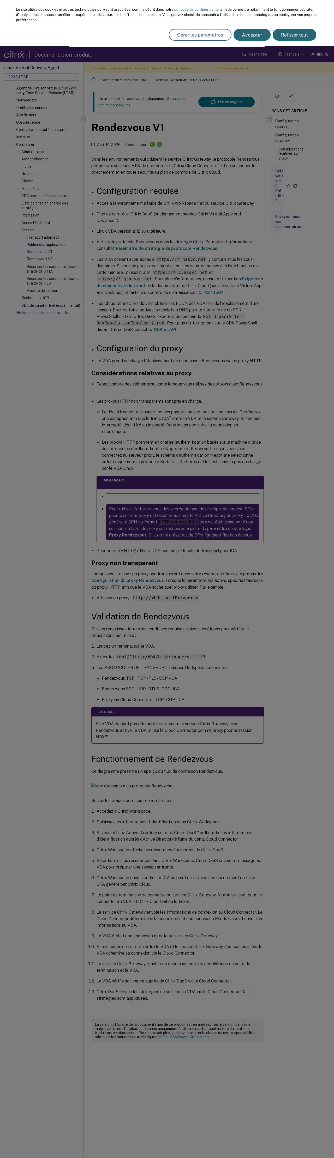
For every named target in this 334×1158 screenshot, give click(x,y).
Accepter (252, 35)
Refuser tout (294, 35)
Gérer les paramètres (200, 35)
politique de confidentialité (196, 9)
